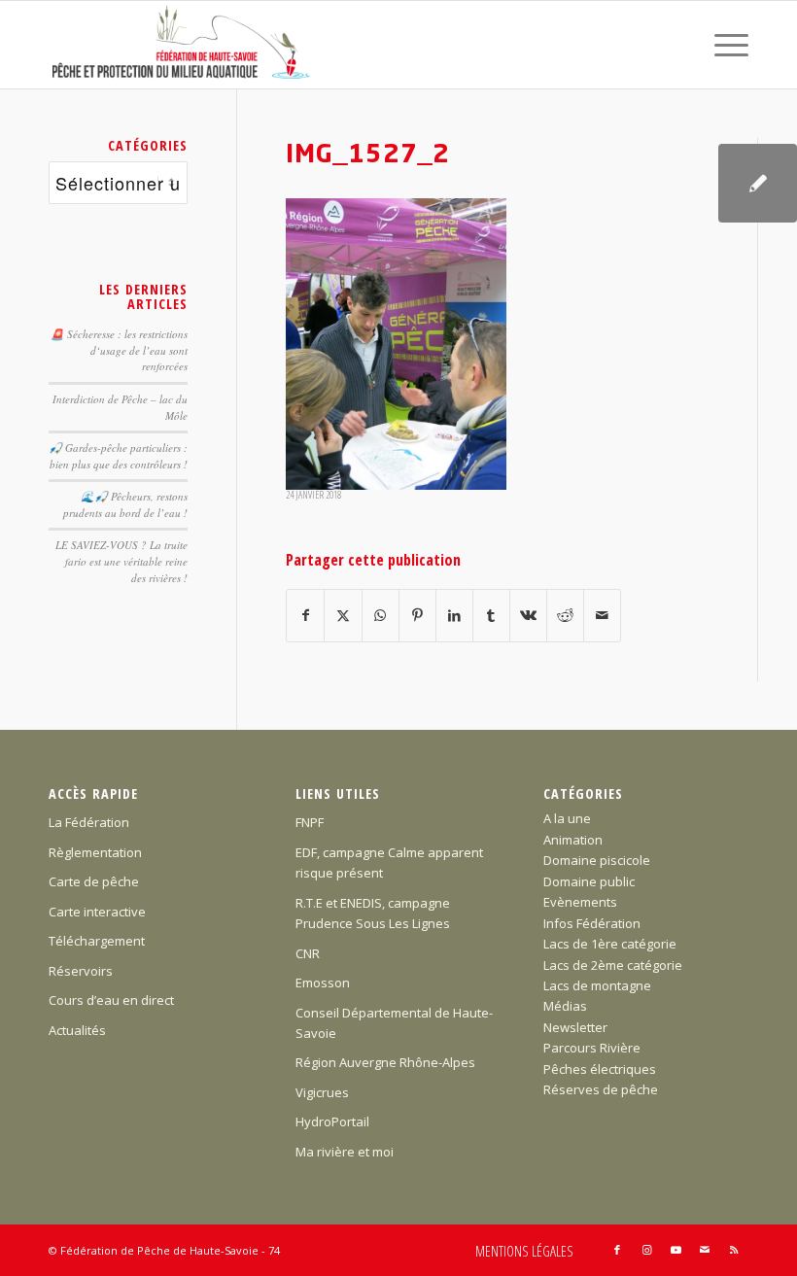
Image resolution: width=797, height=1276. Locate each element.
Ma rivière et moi (344, 1151)
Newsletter (575, 1027)
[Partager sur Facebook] (305, 615)
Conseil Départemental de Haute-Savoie (394, 1023)
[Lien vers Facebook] (617, 1249)
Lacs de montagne (597, 985)
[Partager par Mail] (602, 615)
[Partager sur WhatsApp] (380, 615)
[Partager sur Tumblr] (491, 615)
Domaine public (589, 881)
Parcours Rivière (592, 1047)
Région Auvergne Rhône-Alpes (385, 1062)
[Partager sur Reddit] (565, 615)
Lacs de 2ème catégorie (612, 965)
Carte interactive (97, 911)
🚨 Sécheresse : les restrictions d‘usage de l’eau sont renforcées (119, 350)
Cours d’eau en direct (111, 1000)
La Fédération (89, 822)
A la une (567, 818)
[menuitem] (721, 44)
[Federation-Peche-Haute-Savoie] (182, 44)
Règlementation (95, 852)
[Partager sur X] (343, 615)
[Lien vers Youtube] (675, 1249)
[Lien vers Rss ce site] (733, 1249)
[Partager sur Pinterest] (417, 615)
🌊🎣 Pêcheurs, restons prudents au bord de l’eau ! (125, 504)
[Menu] (721, 44)
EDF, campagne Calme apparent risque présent (389, 862)
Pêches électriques (599, 1069)
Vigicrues (322, 1092)
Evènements (580, 902)
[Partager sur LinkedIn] (454, 615)
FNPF (309, 822)
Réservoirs (81, 971)
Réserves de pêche (600, 1089)
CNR (307, 953)
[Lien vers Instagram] (646, 1249)
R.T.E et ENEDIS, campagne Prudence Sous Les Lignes (372, 913)
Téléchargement (97, 940)
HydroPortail (332, 1121)
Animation (573, 839)
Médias (565, 1006)
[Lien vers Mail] (704, 1249)
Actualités (77, 1030)
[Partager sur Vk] (528, 615)
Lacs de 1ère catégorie (609, 943)
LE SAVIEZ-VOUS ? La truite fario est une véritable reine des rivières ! (121, 560)
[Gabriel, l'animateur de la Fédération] (757, 183)
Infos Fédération (592, 923)
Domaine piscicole (596, 860)
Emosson (322, 982)
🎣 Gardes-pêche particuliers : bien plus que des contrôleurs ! (118, 455)
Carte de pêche (94, 881)
